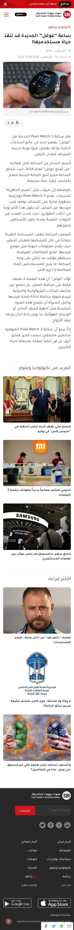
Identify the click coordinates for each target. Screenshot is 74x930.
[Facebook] (46, 926)
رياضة (67, 876)
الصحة (32, 868)
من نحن (66, 885)
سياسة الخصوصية (61, 915)
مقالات (32, 850)
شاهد (29, 876)
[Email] (69, 926)
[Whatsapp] (61, 926)
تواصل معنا (29, 885)
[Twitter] (53, 926)
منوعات (32, 859)
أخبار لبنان (64, 842)
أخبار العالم (29, 842)
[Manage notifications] (9, 921)
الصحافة (65, 850)
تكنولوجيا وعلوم (59, 27)
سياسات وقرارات (59, 859)
